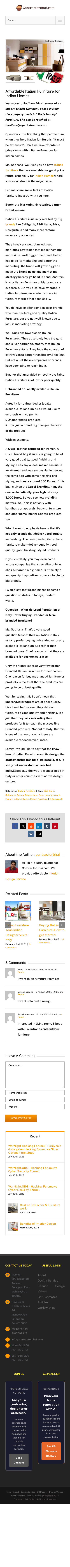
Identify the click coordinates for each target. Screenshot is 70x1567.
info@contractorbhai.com (21, 1339)
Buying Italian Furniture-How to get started (51, 930)
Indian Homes (44, 176)
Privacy (38, 1496)
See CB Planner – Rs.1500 (51, 1451)
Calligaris (10, 795)
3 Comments (56, 799)
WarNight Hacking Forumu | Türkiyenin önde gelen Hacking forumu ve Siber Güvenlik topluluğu (34, 1149)
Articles (43, 1302)
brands (10, 224)
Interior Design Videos (51, 1288)
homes (48, 795)
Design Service (48, 1280)
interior (25, 799)
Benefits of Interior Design (38, 1223)
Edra (41, 795)
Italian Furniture (26, 791)
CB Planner (42, 1492)
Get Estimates (47, 1297)
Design (20, 795)
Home (8, 1492)
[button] (8, 925)
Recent (35, 1136)
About (42, 1275)
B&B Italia (49, 791)
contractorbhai (48, 854)
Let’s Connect (19, 1460)
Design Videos (56, 1492)
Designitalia (31, 795)
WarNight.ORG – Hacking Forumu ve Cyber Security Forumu (32, 1169)
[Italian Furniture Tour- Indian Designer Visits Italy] (18, 902)
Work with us (46, 1307)
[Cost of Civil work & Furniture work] (13, 1206)
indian (17, 799)
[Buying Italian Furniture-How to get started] (52, 902)
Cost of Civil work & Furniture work (40, 1206)
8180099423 (19, 1333)
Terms (30, 1496)
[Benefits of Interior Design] (13, 1224)
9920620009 (19, 1329)
